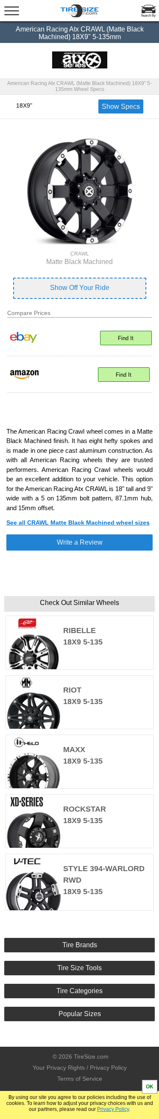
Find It (126, 338)
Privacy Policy (113, 1109)
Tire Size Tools (79, 967)
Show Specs (121, 106)
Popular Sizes (80, 1013)
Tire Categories (79, 990)
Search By (148, 15)
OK (149, 1087)
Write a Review (80, 542)
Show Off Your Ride (79, 287)
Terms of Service (79, 1078)
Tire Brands (79, 945)
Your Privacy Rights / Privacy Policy (80, 1067)
